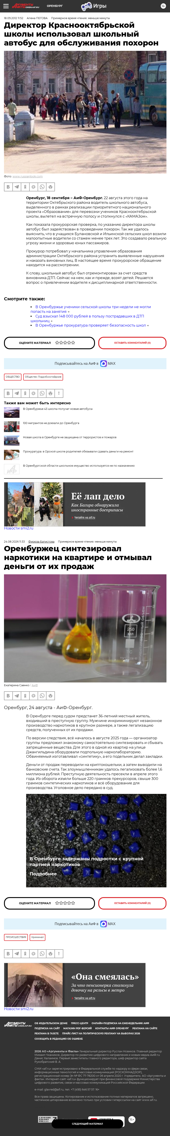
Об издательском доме (51, 1023)
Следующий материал (87, 1123)
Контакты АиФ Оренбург (112, 1028)
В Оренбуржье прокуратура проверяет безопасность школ (90, 325)
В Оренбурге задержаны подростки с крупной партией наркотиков (86, 861)
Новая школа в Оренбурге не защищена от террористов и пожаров (69, 437)
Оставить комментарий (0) (132, 342)
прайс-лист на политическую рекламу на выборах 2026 (101, 1033)
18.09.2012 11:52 (13, 18)
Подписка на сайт (47, 1028)
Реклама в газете (47, 1033)
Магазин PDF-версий (77, 1028)
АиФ (35, 685)
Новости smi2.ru (18, 528)
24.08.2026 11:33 (14, 541)
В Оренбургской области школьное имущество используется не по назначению (79, 465)
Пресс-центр (79, 1023)
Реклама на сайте (144, 1028)
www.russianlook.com (28, 176)
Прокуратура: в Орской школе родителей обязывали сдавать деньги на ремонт (78, 451)
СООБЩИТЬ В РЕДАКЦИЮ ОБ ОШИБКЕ (59, 1038)
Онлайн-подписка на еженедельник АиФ (120, 1023)
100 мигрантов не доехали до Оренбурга (51, 423)
